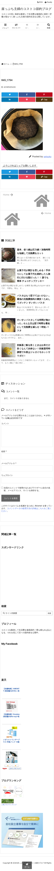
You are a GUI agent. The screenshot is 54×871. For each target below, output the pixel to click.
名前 (4, 451)
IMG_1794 (19, 64)
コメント (5, 423)
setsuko (47, 156)
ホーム (6, 64)
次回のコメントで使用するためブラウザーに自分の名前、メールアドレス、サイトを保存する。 (27, 489)
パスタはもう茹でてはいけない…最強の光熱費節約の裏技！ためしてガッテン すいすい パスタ (33, 299)
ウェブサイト (7, 475)
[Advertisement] (27, 44)
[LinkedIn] (10, 99)
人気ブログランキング (9, 805)
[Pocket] (27, 99)
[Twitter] (10, 94)
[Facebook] (27, 94)
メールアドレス (8, 463)
